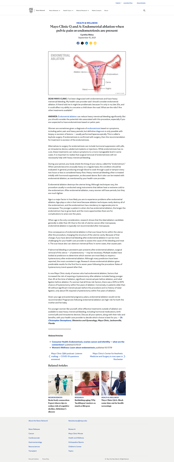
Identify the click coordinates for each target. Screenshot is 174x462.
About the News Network (38, 421)
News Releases (34, 429)
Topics (70, 451)
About (106, 10)
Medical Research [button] (81, 10)
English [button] (118, 3)
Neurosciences (34, 446)
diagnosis (100, 131)
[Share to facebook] (78, 42)
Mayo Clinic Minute (75, 433)
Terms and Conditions (34, 459)
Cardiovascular (34, 438)
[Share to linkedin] (86, 42)
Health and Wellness (76, 438)
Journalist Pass (127, 3)
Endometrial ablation (67, 116)
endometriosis (93, 128)
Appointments (141, 3)
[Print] (95, 42)
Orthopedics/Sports (76, 442)
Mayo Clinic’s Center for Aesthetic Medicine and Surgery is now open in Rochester (106, 356)
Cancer (31, 433)
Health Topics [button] (67, 10)
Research (72, 429)
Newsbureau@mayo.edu (77, 421)
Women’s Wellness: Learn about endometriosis (73, 347)
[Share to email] (91, 42)
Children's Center (74, 446)
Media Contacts (96, 10)
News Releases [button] (54, 10)
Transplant (33, 451)
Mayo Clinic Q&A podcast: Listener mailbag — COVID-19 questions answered (66, 356)
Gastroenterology (35, 442)
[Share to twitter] (82, 42)
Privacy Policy (45, 459)
